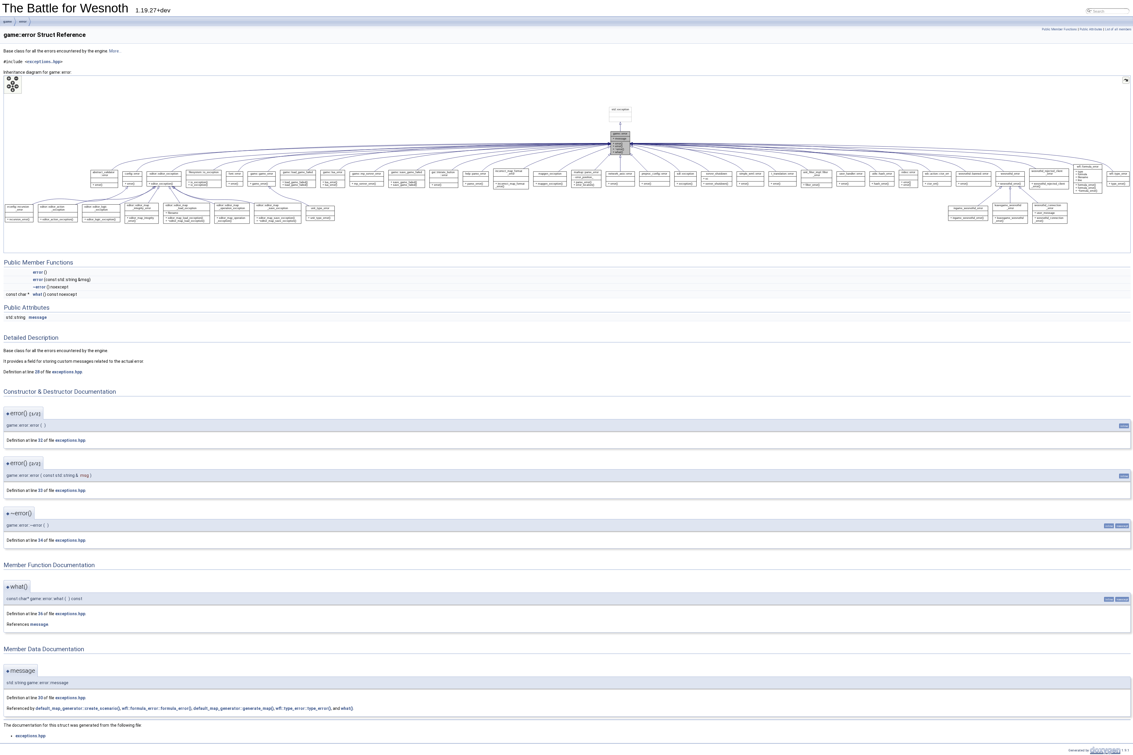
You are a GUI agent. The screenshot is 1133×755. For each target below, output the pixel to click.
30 (40, 697)
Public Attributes (1091, 29)
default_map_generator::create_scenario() (77, 708)
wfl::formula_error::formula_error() (156, 708)
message (38, 317)
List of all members (1118, 29)
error (23, 21)
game (7, 21)
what (37, 294)
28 (37, 372)
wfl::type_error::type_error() (303, 708)
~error (39, 287)
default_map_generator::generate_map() (233, 708)
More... (115, 51)
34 (40, 540)
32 (40, 440)
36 (40, 613)
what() (347, 708)
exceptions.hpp (43, 61)
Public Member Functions (1059, 29)
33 (40, 490)
